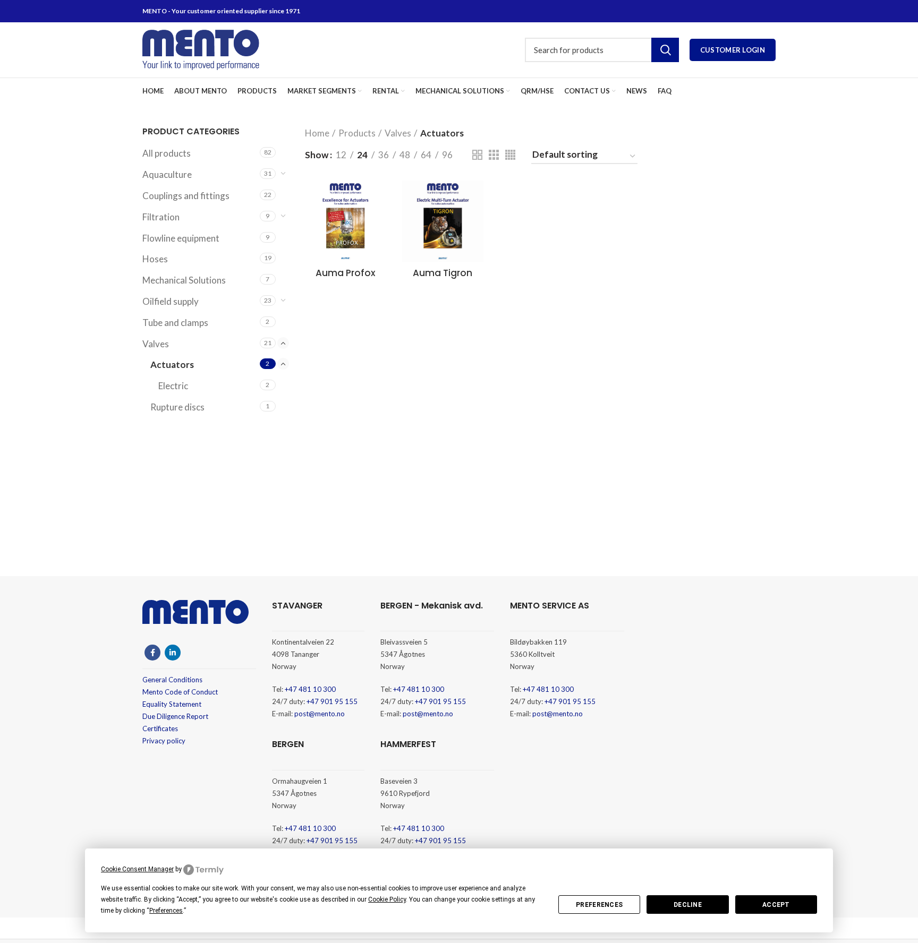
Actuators (172, 364)
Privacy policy (163, 740)
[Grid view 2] (477, 155)
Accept (776, 904)
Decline (688, 904)
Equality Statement (171, 704)
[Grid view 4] (510, 155)
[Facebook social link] (152, 653)
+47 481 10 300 (310, 689)
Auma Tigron (442, 273)
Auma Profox (345, 273)
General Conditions (172, 679)
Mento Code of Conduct (180, 692)
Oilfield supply (170, 301)
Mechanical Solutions (184, 280)
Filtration (161, 216)
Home (317, 133)
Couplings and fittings (186, 195)
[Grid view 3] (494, 155)
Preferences (599, 904)
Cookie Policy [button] (387, 899)
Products (357, 133)
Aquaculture (167, 174)
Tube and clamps (175, 322)
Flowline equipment (180, 238)
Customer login (732, 50)
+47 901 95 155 (332, 701)
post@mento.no (319, 713)
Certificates (160, 728)
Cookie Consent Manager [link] (137, 869)
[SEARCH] (665, 50)
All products (166, 153)
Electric (173, 385)
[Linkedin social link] (173, 653)
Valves (155, 343)
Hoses (155, 258)
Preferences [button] (166, 910)
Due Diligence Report (175, 716)
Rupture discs (177, 407)
